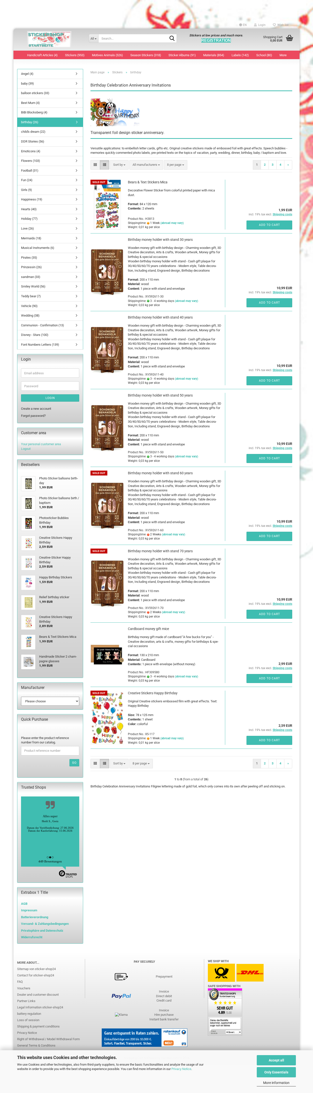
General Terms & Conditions (36, 1045)
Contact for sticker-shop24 (35, 975)
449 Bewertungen (50, 861)
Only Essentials (276, 1072)
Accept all (276, 1060)
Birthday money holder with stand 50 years (160, 395)
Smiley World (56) (33, 286)
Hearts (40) (29, 209)
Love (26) (27, 228)
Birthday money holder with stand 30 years (160, 240)
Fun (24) (27, 180)
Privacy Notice (181, 1069)
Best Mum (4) (30, 103)
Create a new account (36, 408)
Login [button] (261, 25)
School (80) (264, 55)
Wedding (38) (30, 315)
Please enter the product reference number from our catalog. (45, 740)
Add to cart (269, 225)
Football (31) (29, 170)
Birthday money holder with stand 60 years (160, 473)
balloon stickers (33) (35, 93)
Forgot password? (33, 416)
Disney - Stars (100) (34, 335)
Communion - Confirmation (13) (42, 325)
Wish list (282, 25)
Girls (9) (26, 190)
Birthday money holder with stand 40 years (160, 317)
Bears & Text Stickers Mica (148, 182)
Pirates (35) (29, 257)
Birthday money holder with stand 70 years (160, 551)
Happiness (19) (31, 199)
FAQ (20, 981)
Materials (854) (213, 55)
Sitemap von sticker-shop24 (36, 969)
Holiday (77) (29, 219)
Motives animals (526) (107, 55)
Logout (26, 449)
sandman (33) (30, 277)
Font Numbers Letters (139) (40, 344)
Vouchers (23, 988)
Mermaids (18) (31, 238)
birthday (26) (29, 122)
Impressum (29, 910)
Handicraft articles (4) (42, 55)
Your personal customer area (41, 444)
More (283, 55)
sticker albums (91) (182, 55)
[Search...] (172, 38)
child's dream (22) (33, 131)
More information (276, 1083)
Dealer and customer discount (38, 994)
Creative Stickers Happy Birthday (153, 693)
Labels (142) (240, 55)
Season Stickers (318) (145, 55)
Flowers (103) (30, 161)
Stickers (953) (75, 55)
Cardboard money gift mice (148, 629)
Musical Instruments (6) (37, 248)
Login (50, 398)
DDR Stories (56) (32, 141)
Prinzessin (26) (31, 267)
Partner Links (26, 1001)
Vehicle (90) (29, 306)
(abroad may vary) (172, 223)
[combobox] (119, 165)
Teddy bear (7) (31, 296)
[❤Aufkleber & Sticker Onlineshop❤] (49, 40)
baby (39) (27, 83)
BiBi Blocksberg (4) (34, 112)
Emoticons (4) (30, 151)
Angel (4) (27, 74)
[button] (242, 25)
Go (74, 762)
